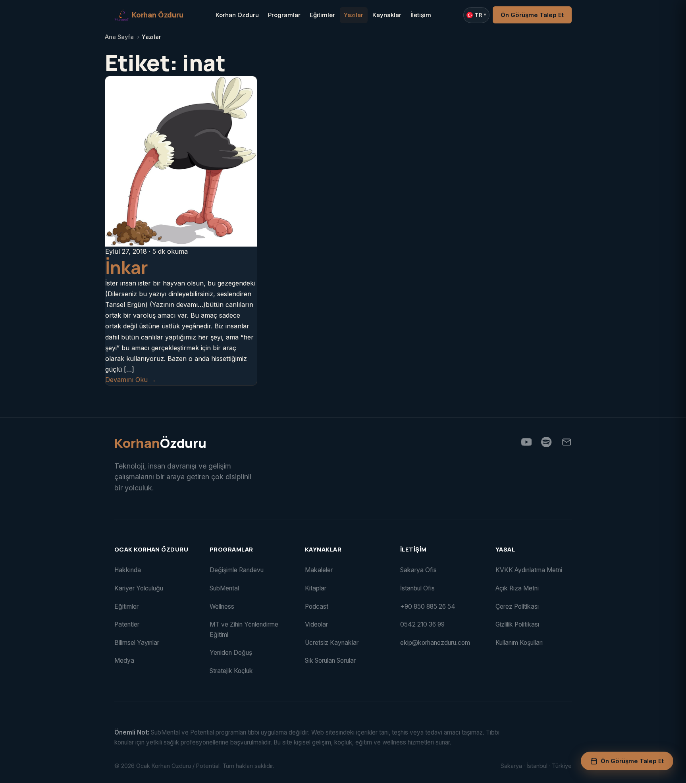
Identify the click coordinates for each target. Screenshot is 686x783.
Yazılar (353, 15)
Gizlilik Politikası (517, 624)
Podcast (316, 606)
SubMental (224, 588)
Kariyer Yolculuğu (138, 588)
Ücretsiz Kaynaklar (331, 642)
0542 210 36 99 (422, 624)
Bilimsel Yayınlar (136, 642)
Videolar (316, 624)
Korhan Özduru (237, 15)
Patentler (126, 624)
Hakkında (127, 570)
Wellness (222, 606)
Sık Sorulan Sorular (330, 660)
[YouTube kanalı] (526, 442)
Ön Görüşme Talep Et (532, 15)
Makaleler (319, 570)
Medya (124, 660)
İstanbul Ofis (417, 588)
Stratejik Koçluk (231, 671)
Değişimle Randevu (237, 570)
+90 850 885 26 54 (427, 606)
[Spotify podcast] (546, 442)
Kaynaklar (386, 15)
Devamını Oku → (130, 380)
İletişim (420, 15)
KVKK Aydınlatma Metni (528, 570)
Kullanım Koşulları (519, 642)
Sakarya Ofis (418, 570)
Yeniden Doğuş (231, 652)
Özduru (160, 443)
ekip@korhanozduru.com (435, 642)
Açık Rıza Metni (517, 588)
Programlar (284, 15)
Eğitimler (322, 15)
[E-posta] (566, 442)
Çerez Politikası (517, 606)
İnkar (126, 267)
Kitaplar (315, 588)
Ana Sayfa (119, 36)
